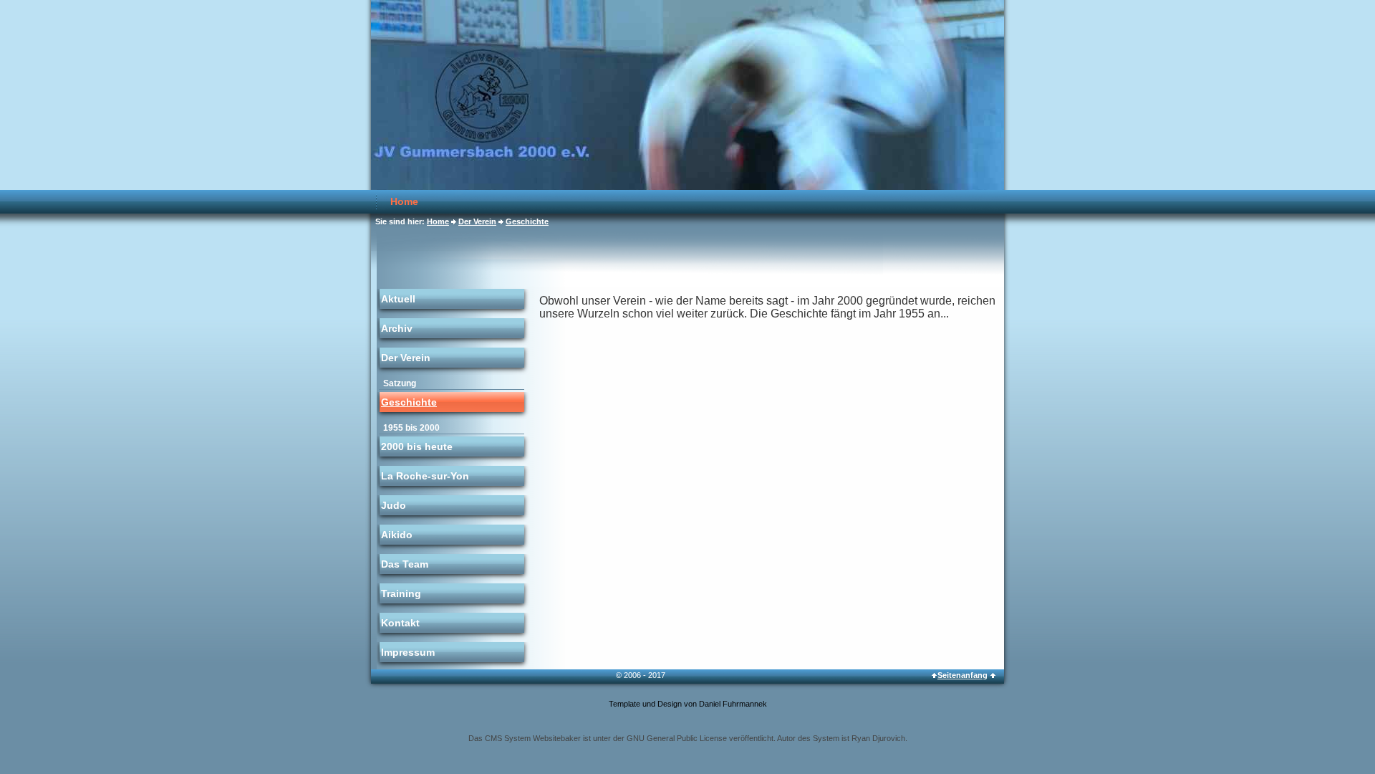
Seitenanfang (962, 675)
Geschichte (527, 221)
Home (404, 201)
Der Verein (477, 221)
